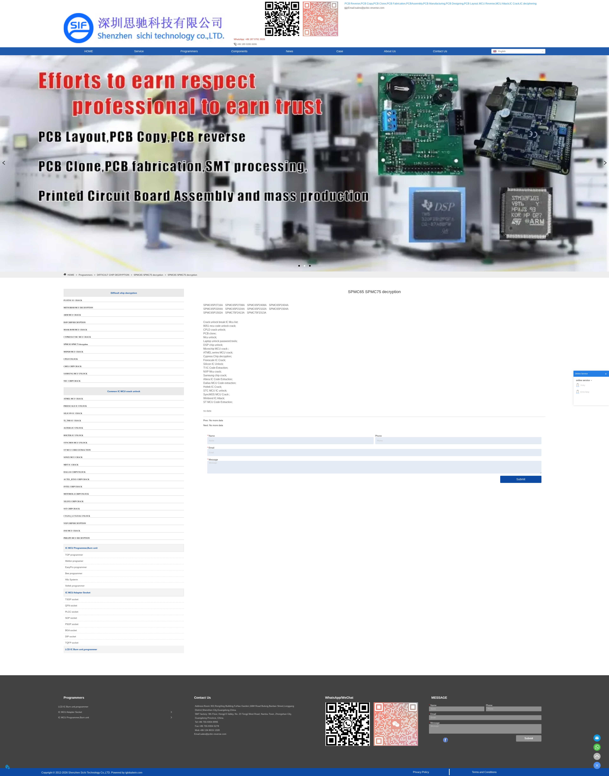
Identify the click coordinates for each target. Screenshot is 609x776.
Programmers (85, 275)
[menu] (264, 51)
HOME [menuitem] (88, 51)
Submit (520, 479)
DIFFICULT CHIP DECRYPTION (113, 275)
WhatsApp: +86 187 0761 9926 (249, 39)
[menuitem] (139, 51)
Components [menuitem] (239, 51)
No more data (216, 420)
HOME (71, 275)
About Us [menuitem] (390, 51)
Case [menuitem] (339, 51)
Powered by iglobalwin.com (126, 772)
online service (583, 380)
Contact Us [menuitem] (440, 51)
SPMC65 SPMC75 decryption (148, 275)
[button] (139, 51)
